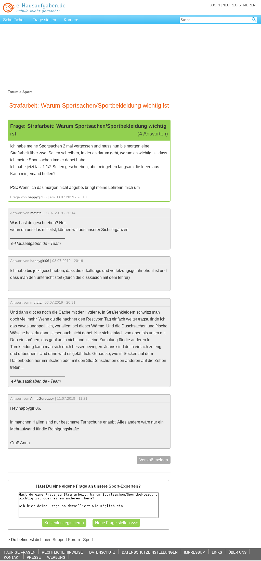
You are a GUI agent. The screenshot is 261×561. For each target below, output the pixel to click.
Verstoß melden (153, 460)
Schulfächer (14, 20)
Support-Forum (66, 539)
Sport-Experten (123, 486)
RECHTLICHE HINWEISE (62, 552)
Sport (88, 539)
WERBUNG (56, 557)
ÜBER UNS (237, 552)
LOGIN (215, 5)
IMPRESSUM (194, 552)
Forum (13, 92)
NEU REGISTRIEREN (239, 5)
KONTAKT (12, 557)
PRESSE (34, 557)
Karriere (71, 20)
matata (36, 213)
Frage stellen (44, 20)
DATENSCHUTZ (102, 552)
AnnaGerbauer (42, 398)
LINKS (217, 552)
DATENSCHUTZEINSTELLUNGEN (150, 552)
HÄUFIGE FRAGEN (19, 552)
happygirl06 (37, 197)
